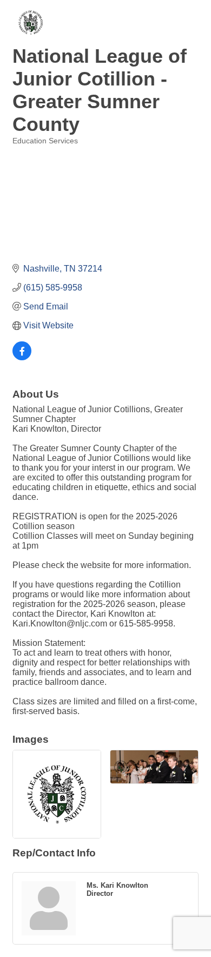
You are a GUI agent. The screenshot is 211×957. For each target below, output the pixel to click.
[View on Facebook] (21, 357)
